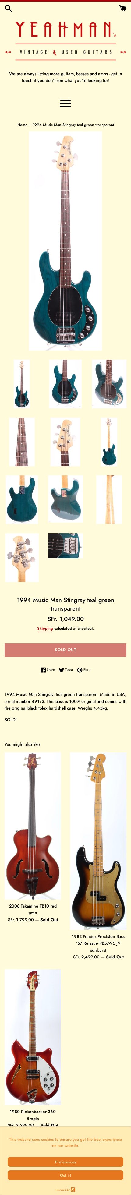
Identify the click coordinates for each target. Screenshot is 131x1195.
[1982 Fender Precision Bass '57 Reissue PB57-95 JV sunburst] (98, 841)
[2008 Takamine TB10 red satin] (33, 826)
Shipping (45, 628)
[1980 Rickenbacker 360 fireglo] (33, 1037)
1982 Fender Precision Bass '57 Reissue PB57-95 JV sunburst (98, 943)
